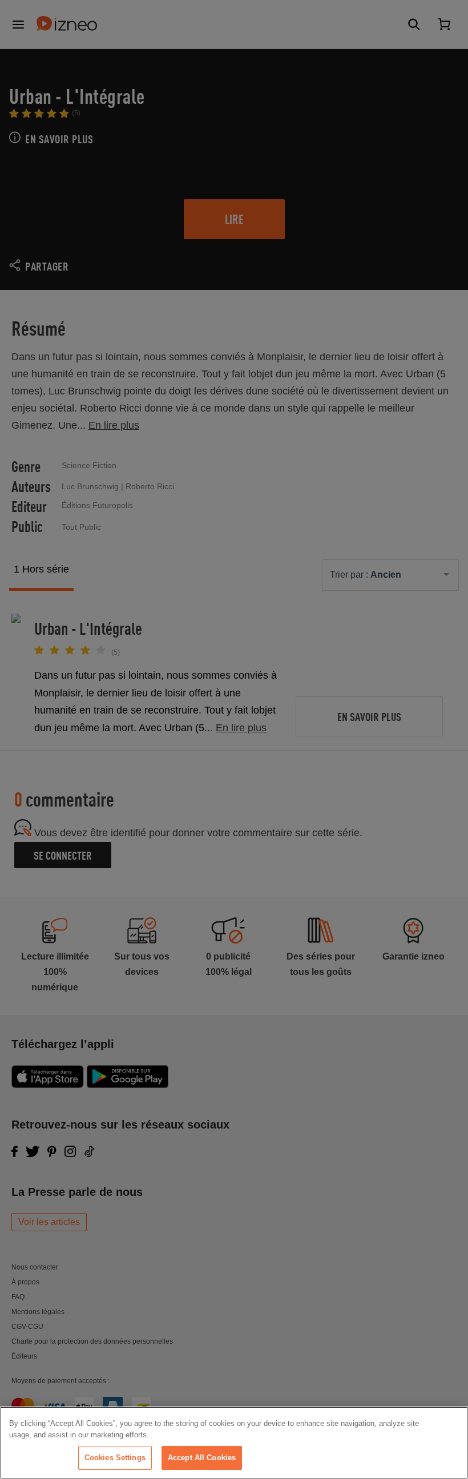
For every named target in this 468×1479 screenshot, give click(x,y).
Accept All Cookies (202, 1457)
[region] (234, 1443)
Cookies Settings (115, 1457)
